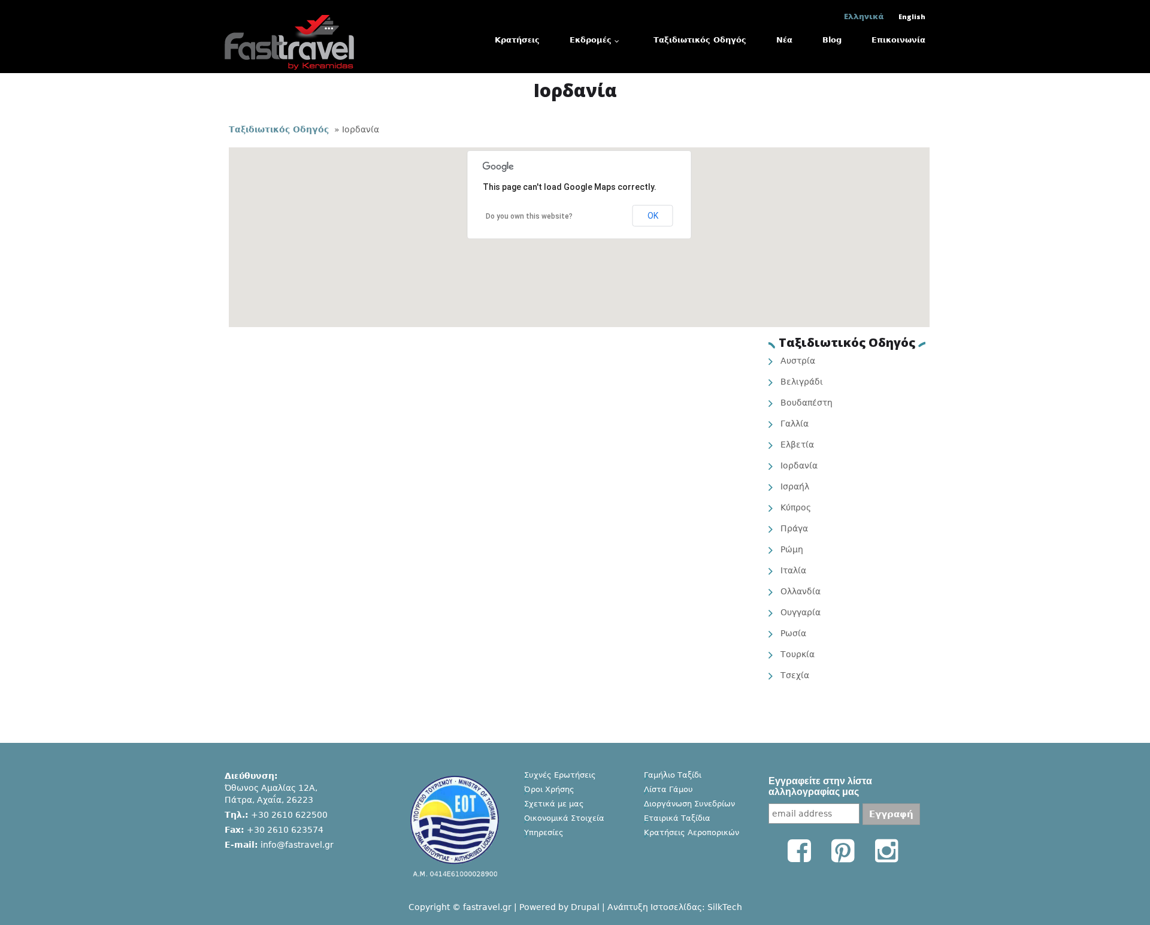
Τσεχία (794, 675)
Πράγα (794, 528)
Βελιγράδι (801, 381)
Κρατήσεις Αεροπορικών (691, 832)
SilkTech (724, 907)
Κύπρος (795, 507)
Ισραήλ (794, 486)
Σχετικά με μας (554, 803)
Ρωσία (793, 633)
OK (652, 215)
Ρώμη (791, 549)
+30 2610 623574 (285, 830)
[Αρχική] (289, 16)
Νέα (784, 39)
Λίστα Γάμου (668, 789)
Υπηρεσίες (544, 832)
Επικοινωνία (898, 39)
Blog (832, 39)
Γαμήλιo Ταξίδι (672, 774)
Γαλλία (794, 423)
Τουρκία (797, 654)
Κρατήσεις (517, 39)
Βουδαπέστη (806, 402)
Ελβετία (797, 444)
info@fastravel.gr (297, 845)
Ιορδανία (799, 465)
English (911, 16)
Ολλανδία (800, 591)
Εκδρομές (591, 39)
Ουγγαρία (800, 612)
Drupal (585, 907)
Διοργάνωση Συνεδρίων (689, 803)
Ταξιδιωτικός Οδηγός (699, 39)
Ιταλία (793, 570)
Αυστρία (797, 360)
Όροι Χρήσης (549, 789)
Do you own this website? (529, 216)
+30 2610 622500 (289, 815)
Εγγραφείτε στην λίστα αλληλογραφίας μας (820, 786)
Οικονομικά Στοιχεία (564, 818)
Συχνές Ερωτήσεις (560, 774)
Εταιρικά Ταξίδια (677, 818)
